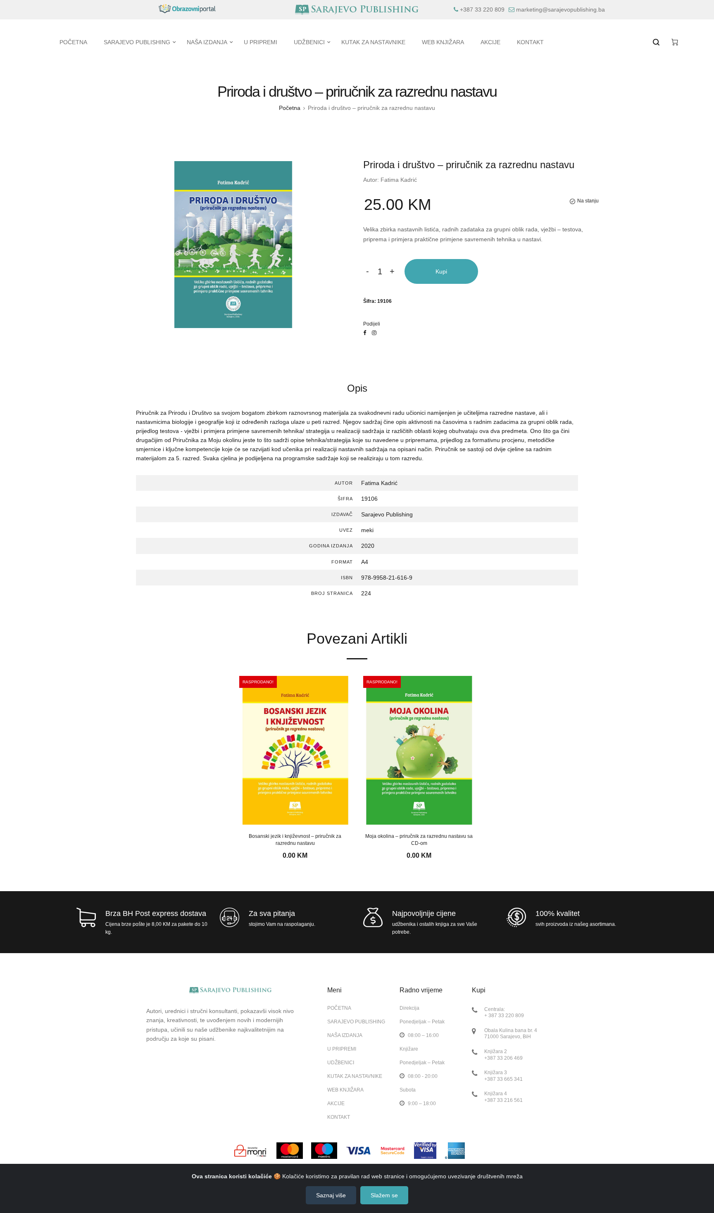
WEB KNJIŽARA (345, 1090)
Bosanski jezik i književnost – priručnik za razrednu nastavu (295, 839)
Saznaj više (331, 1195)
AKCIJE (336, 1103)
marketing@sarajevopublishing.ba (560, 9)
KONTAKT (338, 1117)
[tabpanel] (295, 768)
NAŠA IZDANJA (344, 1035)
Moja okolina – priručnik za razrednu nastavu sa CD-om (419, 839)
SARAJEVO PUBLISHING (356, 1022)
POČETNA (339, 1008)
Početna (289, 108)
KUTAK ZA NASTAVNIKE (354, 1076)
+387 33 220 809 (482, 9)
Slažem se (384, 1195)
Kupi (441, 271)
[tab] (357, 388)
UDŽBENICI (340, 1063)
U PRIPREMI (341, 1049)
